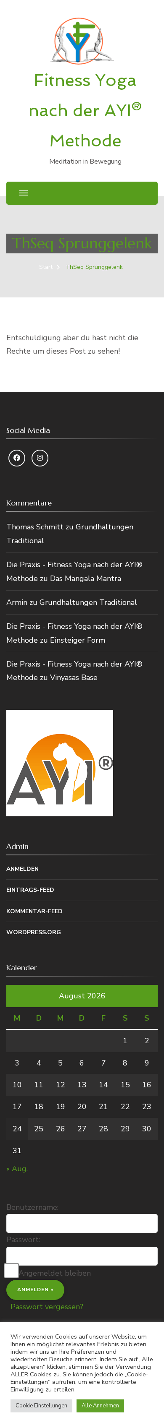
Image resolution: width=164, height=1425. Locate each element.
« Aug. (17, 1169)
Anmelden (22, 869)
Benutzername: (32, 1207)
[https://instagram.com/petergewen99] (40, 458)
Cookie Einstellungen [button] (41, 1405)
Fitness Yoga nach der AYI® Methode (85, 110)
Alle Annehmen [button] (100, 1405)
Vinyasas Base (74, 677)
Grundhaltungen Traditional (88, 602)
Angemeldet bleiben (55, 1273)
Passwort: (23, 1240)
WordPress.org (33, 932)
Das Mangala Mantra (85, 578)
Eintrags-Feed (30, 890)
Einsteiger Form (77, 640)
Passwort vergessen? (47, 1307)
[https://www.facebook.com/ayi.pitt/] (16, 458)
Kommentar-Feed (34, 911)
